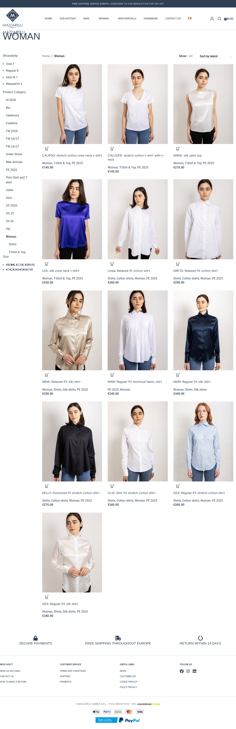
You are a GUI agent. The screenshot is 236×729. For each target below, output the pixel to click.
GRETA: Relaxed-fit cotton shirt (195, 271)
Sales (9, 190)
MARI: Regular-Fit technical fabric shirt (135, 382)
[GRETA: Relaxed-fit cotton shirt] (203, 219)
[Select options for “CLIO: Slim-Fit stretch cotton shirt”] (112, 486)
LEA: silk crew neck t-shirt (60, 271)
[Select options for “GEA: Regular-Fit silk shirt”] (46, 597)
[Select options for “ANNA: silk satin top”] (178, 148)
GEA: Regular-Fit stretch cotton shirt (199, 493)
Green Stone (14, 154)
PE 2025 (11, 170)
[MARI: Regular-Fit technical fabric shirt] (138, 330)
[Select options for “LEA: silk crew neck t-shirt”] (46, 264)
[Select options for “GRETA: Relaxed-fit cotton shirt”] (178, 264)
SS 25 (10, 213)
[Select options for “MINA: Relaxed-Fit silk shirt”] (46, 375)
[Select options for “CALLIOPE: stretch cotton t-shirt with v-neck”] (112, 148)
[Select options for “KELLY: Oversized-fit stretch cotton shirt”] (46, 486)
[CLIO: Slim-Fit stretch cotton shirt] (138, 441)
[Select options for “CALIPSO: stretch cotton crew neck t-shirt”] (46, 148)
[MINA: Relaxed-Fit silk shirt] (72, 330)
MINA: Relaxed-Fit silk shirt (61, 382)
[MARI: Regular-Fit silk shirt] (203, 330)
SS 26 (10, 221)
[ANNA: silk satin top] (203, 104)
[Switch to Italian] (189, 19)
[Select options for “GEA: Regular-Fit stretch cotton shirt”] (178, 486)
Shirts (12, 244)
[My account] (212, 18)
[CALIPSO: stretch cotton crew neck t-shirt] (72, 104)
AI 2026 (11, 100)
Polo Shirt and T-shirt (17, 180)
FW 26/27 (12, 138)
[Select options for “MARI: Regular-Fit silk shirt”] (178, 375)
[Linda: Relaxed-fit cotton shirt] (138, 219)
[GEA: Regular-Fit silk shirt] (72, 552)
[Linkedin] (194, 671)
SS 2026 (11, 205)
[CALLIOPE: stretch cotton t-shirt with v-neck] (138, 104)
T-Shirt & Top (17, 252)
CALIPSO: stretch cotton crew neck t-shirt (72, 155)
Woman (11, 236)
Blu (8, 107)
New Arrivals (14, 162)
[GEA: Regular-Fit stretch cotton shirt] (203, 441)
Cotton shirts (125, 278)
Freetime (11, 123)
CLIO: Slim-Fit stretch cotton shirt (131, 493)
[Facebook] (182, 671)
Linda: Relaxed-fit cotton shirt (129, 271)
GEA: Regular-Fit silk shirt (60, 604)
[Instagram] (188, 671)
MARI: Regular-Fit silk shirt (191, 382)
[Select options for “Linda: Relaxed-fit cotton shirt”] (112, 264)
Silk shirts (69, 389)
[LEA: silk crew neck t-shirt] (72, 219)
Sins (9, 198)
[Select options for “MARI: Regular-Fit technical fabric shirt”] (112, 375)
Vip (8, 229)
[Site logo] (12, 18)
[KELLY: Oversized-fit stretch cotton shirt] (72, 441)
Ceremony (12, 115)
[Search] (219, 18)
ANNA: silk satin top (187, 155)
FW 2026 (12, 131)
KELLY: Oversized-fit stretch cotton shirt (70, 493)
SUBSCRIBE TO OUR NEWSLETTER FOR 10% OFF (137, 4)
